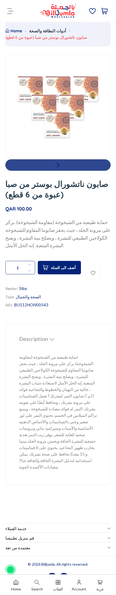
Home (16, 30)
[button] (58, 165)
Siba (23, 288)
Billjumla (48, 564)
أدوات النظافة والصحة (47, 30)
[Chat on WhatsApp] (10, 568)
